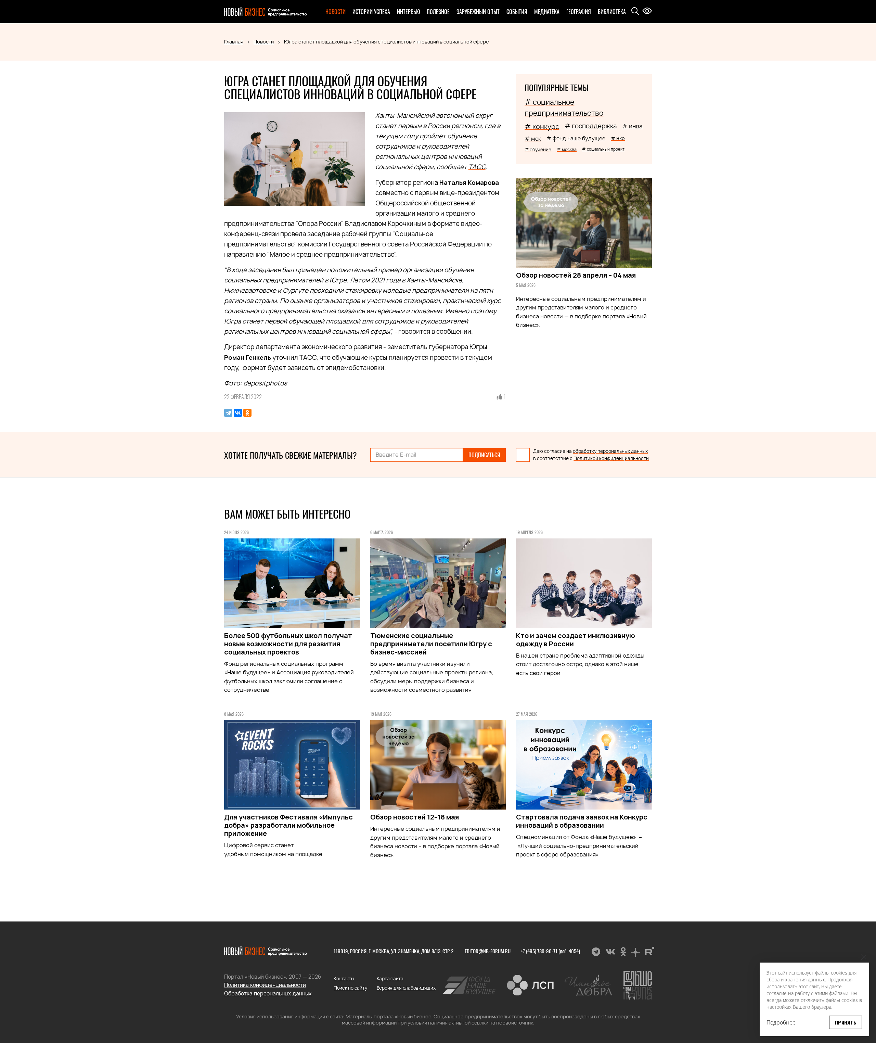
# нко (618, 138)
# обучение (538, 150)
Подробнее (781, 1022)
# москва (567, 149)
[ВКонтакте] (238, 413)
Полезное (438, 12)
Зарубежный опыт (478, 12)
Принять (845, 1022)
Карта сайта (390, 979)
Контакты (344, 979)
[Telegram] (228, 413)
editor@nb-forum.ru (488, 951)
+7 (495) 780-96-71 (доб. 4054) (550, 951)
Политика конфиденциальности (265, 985)
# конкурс (542, 126)
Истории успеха (371, 12)
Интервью (408, 12)
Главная (233, 41)
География (578, 12)
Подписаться (484, 455)
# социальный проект (603, 149)
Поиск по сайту (350, 988)
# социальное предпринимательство (564, 108)
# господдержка (591, 126)
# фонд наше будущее (575, 138)
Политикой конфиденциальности (611, 458)
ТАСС (477, 167)
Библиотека (612, 12)
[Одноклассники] (247, 413)
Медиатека (546, 12)
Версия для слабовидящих (406, 988)
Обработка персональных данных (268, 993)
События (516, 12)
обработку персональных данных (610, 451)
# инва (632, 126)
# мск (533, 138)
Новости (335, 12)
